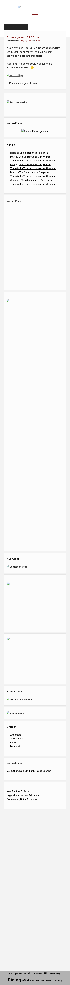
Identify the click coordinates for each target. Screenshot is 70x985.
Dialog (14, 980)
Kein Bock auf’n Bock (18, 791)
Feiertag (58, 981)
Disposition (16, 746)
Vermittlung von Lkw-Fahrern (22, 771)
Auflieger (13, 974)
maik (38, 41)
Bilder (52, 974)
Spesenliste (16, 738)
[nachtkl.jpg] (15, 75)
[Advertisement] (35, 246)
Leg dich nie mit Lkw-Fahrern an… (24, 795)
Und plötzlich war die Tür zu (35, 152)
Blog (58, 974)
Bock (13, 172)
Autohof (38, 973)
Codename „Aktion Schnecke (22, 799)
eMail (25, 980)
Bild (45, 973)
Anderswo (15, 734)
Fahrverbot (46, 980)
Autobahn (25, 973)
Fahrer (13, 742)
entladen (34, 980)
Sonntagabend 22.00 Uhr (23, 37)
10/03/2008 (26, 41)
